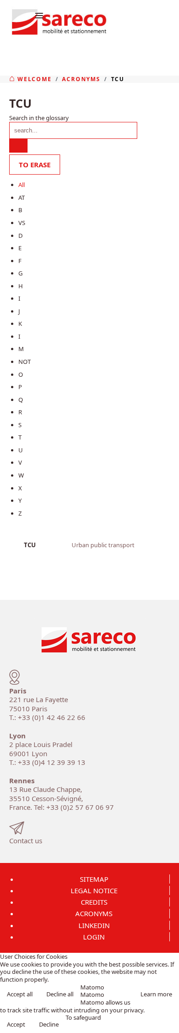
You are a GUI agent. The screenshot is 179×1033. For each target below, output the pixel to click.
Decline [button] (49, 1024)
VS (21, 223)
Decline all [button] (59, 994)
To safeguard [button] (83, 1018)
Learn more (156, 994)
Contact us (25, 840)
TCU (30, 545)
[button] (169, 1023)
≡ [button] (39, 15)
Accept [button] (16, 1024)
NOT (24, 361)
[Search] (18, 146)
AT (21, 197)
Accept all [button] (20, 994)
